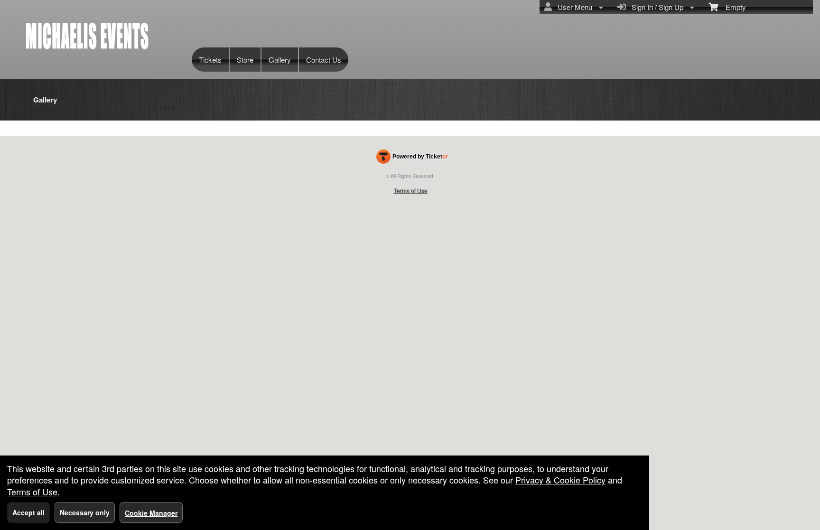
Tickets (210, 60)
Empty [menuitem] (732, 7)
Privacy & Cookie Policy (560, 480)
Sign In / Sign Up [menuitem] (655, 7)
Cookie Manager (151, 513)
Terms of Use (410, 190)
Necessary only (85, 512)
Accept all (28, 512)
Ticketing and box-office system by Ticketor (412, 158)
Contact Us (323, 60)
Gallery (280, 60)
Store (245, 60)
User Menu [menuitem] (573, 7)
